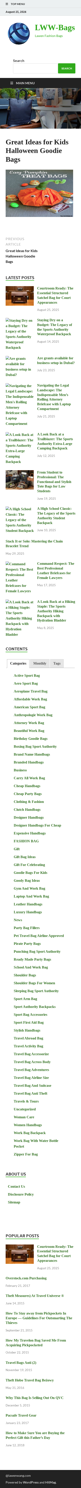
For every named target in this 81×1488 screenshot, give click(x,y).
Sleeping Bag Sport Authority (36, 991)
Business (20, 770)
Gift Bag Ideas (25, 857)
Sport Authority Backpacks (35, 1007)
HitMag (50, 1482)
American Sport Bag (29, 707)
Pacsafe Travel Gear (21, 1415)
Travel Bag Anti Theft (30, 1093)
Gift (17, 849)
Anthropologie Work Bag (33, 715)
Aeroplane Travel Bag (30, 691)
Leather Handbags (28, 904)
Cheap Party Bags (28, 794)
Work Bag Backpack (30, 1133)
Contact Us (16, 1186)
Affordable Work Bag (30, 699)
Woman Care (24, 1117)
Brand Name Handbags (32, 754)
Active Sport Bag (27, 675)
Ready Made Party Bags (32, 959)
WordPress (31, 1482)
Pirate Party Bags (27, 944)
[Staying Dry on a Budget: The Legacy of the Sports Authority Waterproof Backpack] (20, 321)
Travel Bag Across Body (32, 1062)
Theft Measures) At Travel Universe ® (35, 1296)
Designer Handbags (29, 817)
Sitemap (14, 1202)
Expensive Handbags (30, 833)
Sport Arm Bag (25, 999)
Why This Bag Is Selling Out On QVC (35, 1398)
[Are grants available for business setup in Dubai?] (20, 359)
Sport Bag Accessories (30, 1014)
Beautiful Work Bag (29, 731)
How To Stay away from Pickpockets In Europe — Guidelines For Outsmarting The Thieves (39, 1318)
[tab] (18, 663)
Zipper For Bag (26, 1154)
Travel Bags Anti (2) (21, 1363)
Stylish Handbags (27, 1030)
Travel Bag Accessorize (31, 1054)
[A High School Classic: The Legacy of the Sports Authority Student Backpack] (20, 509)
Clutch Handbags (27, 809)
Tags (57, 663)
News (18, 920)
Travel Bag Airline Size (31, 1078)
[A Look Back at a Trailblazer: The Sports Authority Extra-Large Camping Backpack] (20, 435)
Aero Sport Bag (26, 683)
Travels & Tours (26, 1101)
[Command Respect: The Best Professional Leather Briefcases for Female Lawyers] (20, 564)
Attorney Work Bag (29, 723)
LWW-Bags (55, 27)
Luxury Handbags (28, 912)
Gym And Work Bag (29, 888)
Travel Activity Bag (28, 1046)
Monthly (39, 663)
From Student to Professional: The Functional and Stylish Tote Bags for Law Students (54, 481)
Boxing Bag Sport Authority (35, 746)
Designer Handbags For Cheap (37, 825)
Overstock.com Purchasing (26, 1278)
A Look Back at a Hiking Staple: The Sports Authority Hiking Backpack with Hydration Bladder (56, 611)
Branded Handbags (29, 762)
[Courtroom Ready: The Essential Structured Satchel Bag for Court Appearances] (20, 289)
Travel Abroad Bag (28, 1038)
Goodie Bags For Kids (30, 873)
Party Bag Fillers (27, 928)
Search (18, 60)
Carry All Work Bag (29, 778)
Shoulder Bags (25, 975)
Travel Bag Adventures (31, 1070)
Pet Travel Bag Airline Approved (39, 936)
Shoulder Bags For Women (34, 983)
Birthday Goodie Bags (30, 739)
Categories (18, 663)
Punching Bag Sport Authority (37, 951)
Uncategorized (25, 1109)
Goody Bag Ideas (27, 880)
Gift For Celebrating (29, 865)
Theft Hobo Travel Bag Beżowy (30, 1380)
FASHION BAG (26, 841)
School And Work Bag (31, 967)
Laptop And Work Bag (31, 896)
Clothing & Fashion (29, 802)
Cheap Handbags (27, 786)
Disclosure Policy (21, 1194)
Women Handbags (28, 1125)
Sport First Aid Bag (29, 1022)
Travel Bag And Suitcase (32, 1085)
